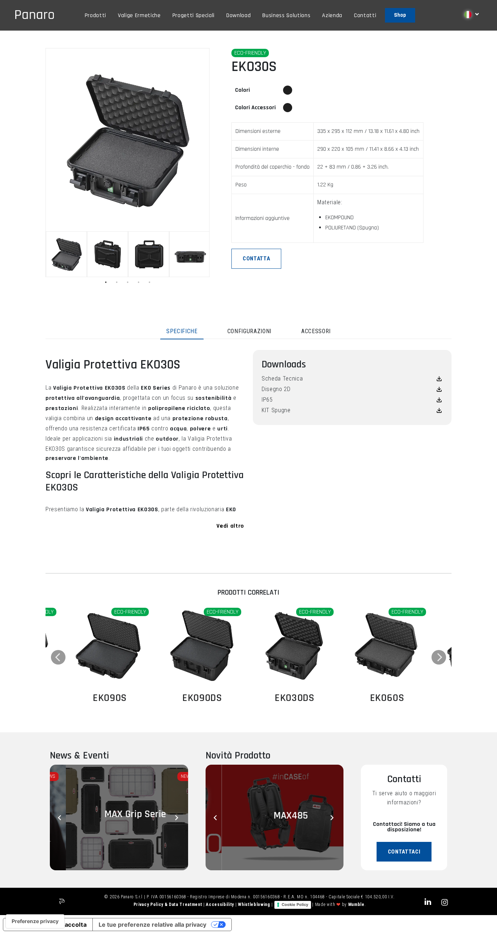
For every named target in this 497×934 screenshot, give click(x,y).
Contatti (365, 15)
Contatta (256, 258)
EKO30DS (295, 698)
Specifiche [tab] (182, 331)
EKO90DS (202, 698)
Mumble (356, 904)
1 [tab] (106, 282)
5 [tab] (149, 282)
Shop (400, 15)
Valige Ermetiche (139, 15)
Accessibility (220, 904)
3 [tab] (127, 282)
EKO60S (387, 698)
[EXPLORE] (110, 646)
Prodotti (95, 15)
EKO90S (110, 698)
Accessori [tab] (316, 331)
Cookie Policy (295, 904)
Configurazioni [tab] (249, 331)
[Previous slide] (61, 817)
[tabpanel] (66, 254)
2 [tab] (116, 282)
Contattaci (404, 851)
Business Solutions (286, 15)
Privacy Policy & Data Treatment (168, 904)
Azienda (332, 15)
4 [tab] (138, 282)
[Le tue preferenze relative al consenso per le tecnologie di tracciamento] (35, 921)
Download (238, 15)
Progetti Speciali (193, 15)
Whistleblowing (254, 904)
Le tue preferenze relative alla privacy (152, 924)
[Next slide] (177, 817)
